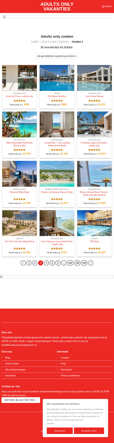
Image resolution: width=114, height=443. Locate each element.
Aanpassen (59, 431)
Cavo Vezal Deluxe (94, 96)
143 (77, 263)
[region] (75, 418)
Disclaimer (66, 369)
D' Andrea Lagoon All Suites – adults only (94, 144)
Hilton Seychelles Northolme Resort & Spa (19, 144)
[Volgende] (90, 262)
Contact (65, 357)
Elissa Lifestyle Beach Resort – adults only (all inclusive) (94, 193)
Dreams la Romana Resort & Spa (57, 192)
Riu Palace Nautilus (57, 96)
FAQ (63, 363)
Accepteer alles (89, 431)
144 (84, 263)
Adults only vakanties (56, 6)
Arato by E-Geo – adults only (19, 96)
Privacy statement (70, 375)
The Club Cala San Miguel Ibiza (19, 241)
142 (70, 263)
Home (34, 42)
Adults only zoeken (55, 42)
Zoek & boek (12, 363)
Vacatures (10, 375)
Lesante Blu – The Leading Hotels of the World (57, 144)
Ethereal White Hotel (19, 192)
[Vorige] (23, 262)
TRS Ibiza (94, 241)
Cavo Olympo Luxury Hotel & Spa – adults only (57, 242)
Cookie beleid (61, 423)
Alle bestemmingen (15, 369)
